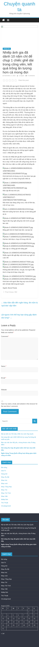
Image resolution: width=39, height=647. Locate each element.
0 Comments (31, 75)
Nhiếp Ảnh (7, 48)
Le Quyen (22, 75)
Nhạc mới (4, 483)
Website (4, 390)
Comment (5, 336)
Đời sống (4, 467)
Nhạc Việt (4, 496)
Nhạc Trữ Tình (6, 493)
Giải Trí (3, 470)
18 (8, 622)
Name (3, 366)
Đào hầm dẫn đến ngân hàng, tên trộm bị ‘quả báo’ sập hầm (19, 304)
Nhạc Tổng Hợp (6, 486)
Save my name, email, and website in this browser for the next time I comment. (19, 405)
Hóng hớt (4, 474)
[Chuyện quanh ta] (3, 20)
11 (8, 618)
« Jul (2, 633)
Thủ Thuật (4, 502)
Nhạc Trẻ (4, 490)
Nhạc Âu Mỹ (5, 477)
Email (3, 378)
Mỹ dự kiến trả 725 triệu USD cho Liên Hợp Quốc (17, 434)
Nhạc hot (4, 480)
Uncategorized (6, 506)
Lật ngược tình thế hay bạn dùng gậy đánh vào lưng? (19, 316)
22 (29, 622)
